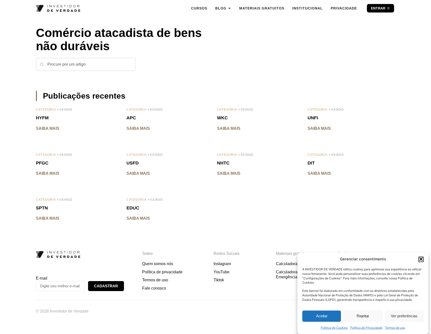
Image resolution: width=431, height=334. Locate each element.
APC (131, 117)
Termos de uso (395, 328)
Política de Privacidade (366, 328)
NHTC (223, 163)
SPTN (42, 207)
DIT (311, 163)
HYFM (42, 117)
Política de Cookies (334, 328)
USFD (132, 163)
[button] (421, 259)
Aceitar (321, 316)
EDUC (132, 207)
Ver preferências (404, 316)
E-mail (41, 278)
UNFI (313, 117)
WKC (222, 117)
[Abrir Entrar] (388, 8)
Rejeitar (363, 316)
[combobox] (86, 64)
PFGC (42, 163)
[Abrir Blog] (229, 8)
